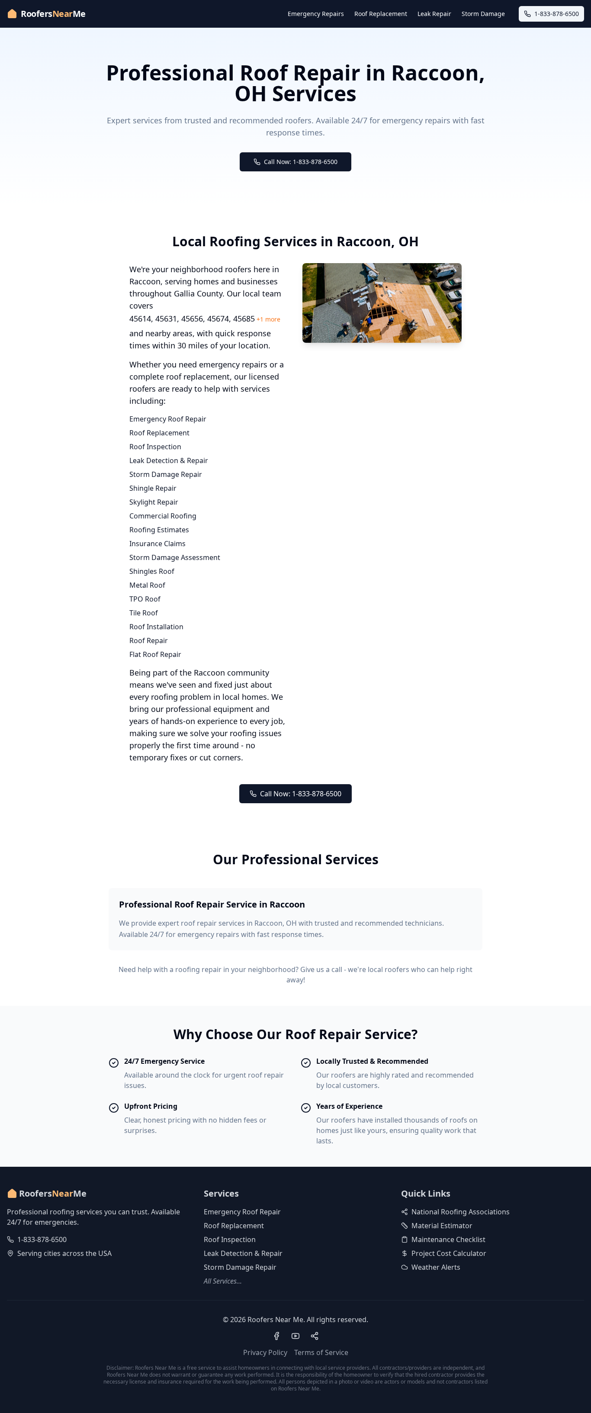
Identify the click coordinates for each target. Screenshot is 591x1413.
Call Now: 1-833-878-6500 (300, 162)
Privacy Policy (265, 1352)
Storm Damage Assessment (174, 557)
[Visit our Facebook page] (276, 1336)
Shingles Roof (151, 571)
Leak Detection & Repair (168, 460)
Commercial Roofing (162, 516)
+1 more (268, 319)
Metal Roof (147, 585)
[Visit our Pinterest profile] (314, 1336)
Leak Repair (434, 14)
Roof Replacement (380, 14)
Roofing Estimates (159, 529)
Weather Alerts (435, 1267)
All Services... (223, 1281)
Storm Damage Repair (165, 474)
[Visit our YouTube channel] (295, 1336)
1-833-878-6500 (42, 1239)
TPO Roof (145, 599)
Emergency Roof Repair (167, 419)
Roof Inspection (155, 446)
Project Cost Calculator (448, 1253)
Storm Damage (483, 14)
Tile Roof (143, 613)
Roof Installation (156, 626)
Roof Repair (148, 640)
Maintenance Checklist (448, 1239)
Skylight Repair (153, 502)
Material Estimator (441, 1225)
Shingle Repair (153, 488)
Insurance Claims (157, 543)
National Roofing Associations (460, 1212)
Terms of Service (321, 1352)
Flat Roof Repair (155, 654)
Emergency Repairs (316, 14)
